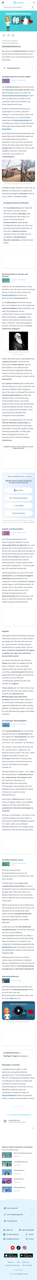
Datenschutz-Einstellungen (12, 1265)
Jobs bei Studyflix (28, 1230)
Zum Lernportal (12, 1208)
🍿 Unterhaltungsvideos (18, 498)
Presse (31, 1239)
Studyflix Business (13, 1239)
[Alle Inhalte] (3, 2)
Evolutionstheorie (9, 295)
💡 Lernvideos (18, 505)
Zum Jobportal (12, 1221)
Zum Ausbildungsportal (15, 1214)
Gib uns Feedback (27, 1265)
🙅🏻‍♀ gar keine (18, 490)
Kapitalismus (7, 947)
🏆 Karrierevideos (18, 513)
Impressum (11, 1262)
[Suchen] (32, 7)
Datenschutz (25, 1262)
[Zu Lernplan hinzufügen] (4, 35)
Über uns (9, 1230)
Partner (31, 1234)
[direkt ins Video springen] (18, 170)
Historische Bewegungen (10, 43)
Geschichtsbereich (9, 1095)
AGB (18, 1262)
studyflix (20, 2)
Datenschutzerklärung (29, 522)
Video (11, 998)
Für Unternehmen (13, 1234)
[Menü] (34, 2)
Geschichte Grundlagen (10, 41)
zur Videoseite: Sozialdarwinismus (19, 1115)
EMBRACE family (22, 1274)
